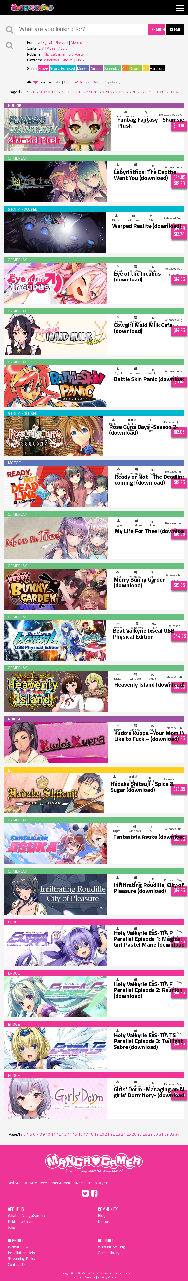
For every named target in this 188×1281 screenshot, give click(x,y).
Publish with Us (20, 1221)
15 (75, 92)
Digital (46, 42)
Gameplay (112, 68)
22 (112, 92)
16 (80, 92)
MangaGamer (32, 7)
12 (59, 92)
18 (91, 92)
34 (177, 92)
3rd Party (76, 54)
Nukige (96, 68)
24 (123, 92)
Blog (102, 1215)
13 (64, 92)
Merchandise (81, 42)
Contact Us (17, 1264)
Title (57, 82)
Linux (80, 60)
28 (145, 92)
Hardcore (157, 68)
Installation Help (21, 1253)
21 (107, 92)
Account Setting (111, 1247)
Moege (82, 68)
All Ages (49, 48)
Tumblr (104, 1192)
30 (155, 92)
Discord (104, 1221)
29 (150, 92)
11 (53, 92)
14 (69, 92)
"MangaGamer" (94, 1161)
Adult (62, 48)
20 (102, 92)
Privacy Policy (107, 1277)
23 (118, 92)
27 (139, 92)
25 (129, 92)
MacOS (67, 60)
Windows (51, 60)
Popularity (112, 82)
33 (172, 92)
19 (96, 92)
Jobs (11, 1227)
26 (134, 92)
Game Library (108, 1253)
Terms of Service (83, 1277)
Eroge (43, 68)
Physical (61, 42)
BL (145, 68)
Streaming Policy (22, 1258)
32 (166, 92)
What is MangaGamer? (27, 1215)
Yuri (125, 68)
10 (48, 92)
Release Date (90, 82)
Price (68, 82)
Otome (135, 68)
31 (161, 92)
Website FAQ (19, 1247)
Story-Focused (62, 68)
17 (85, 92)
